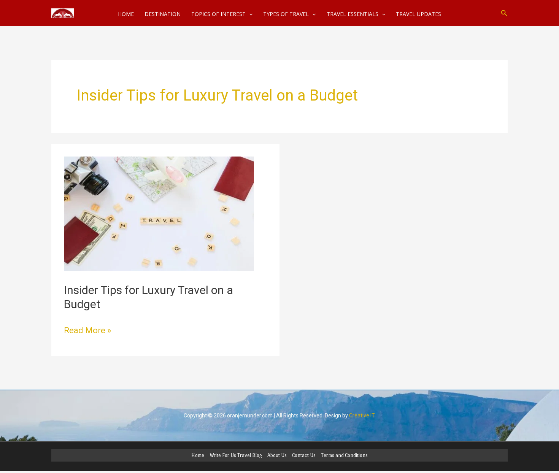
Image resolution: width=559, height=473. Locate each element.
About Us (277, 455)
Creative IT (362, 415)
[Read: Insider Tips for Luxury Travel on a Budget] (159, 213)
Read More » (87, 329)
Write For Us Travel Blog (236, 455)
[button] (504, 13)
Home (197, 455)
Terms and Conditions (344, 455)
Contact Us (304, 455)
